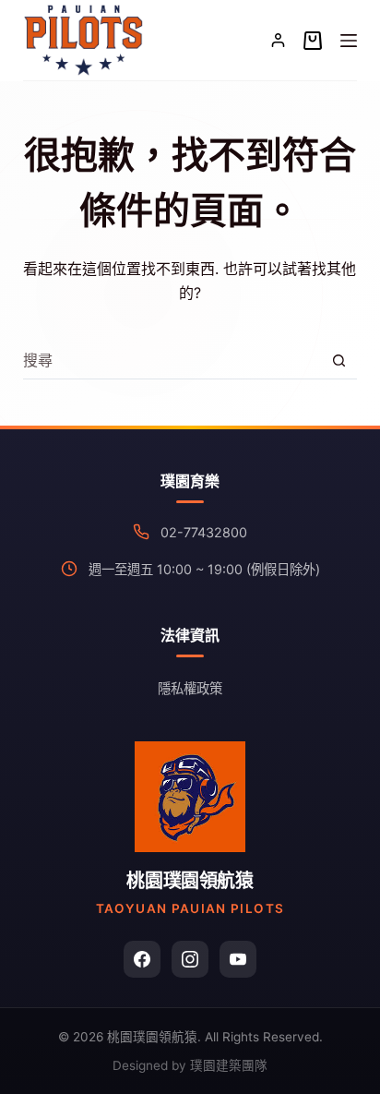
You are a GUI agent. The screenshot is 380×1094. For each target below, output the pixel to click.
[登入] (278, 40)
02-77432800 (203, 532)
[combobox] (172, 360)
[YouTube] (238, 959)
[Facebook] (142, 959)
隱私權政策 (190, 688)
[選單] (348, 40)
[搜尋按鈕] (339, 361)
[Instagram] (190, 959)
